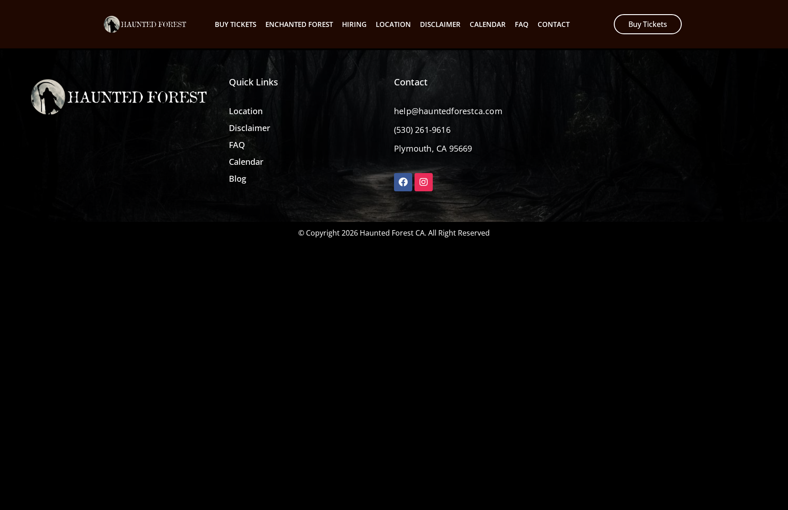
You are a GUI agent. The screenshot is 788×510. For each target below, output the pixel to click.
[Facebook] (403, 182)
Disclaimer (440, 24)
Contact (554, 24)
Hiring (354, 24)
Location (393, 24)
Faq (522, 24)
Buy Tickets (235, 24)
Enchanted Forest (299, 24)
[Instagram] (424, 182)
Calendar (488, 24)
